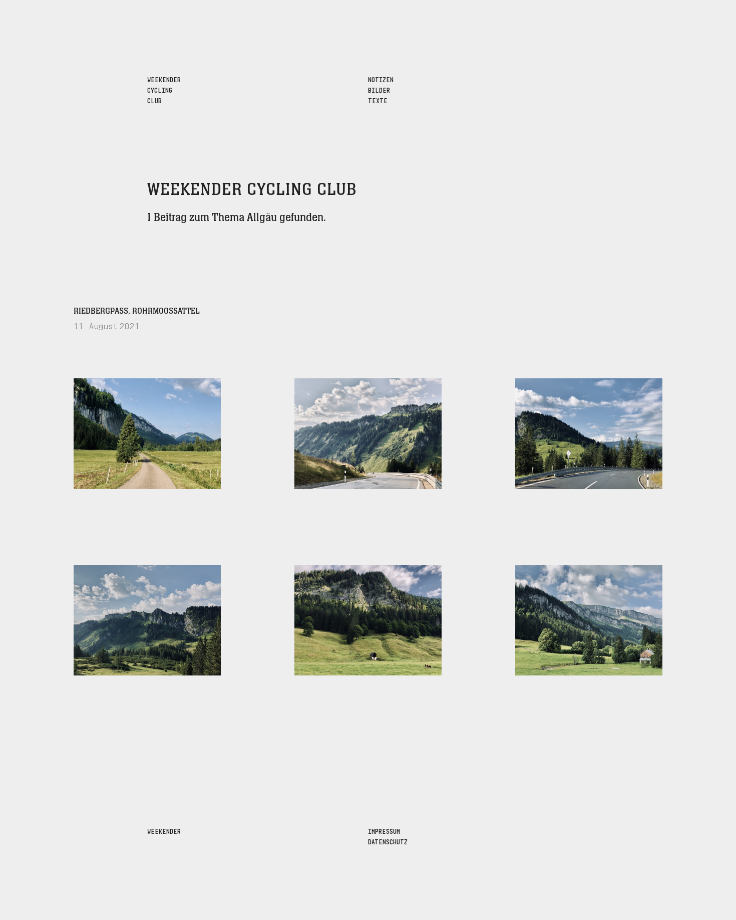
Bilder (379, 89)
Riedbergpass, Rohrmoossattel (137, 311)
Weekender (164, 830)
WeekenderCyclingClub (164, 89)
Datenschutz (388, 841)
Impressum (384, 830)
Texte (378, 100)
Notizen (381, 79)
